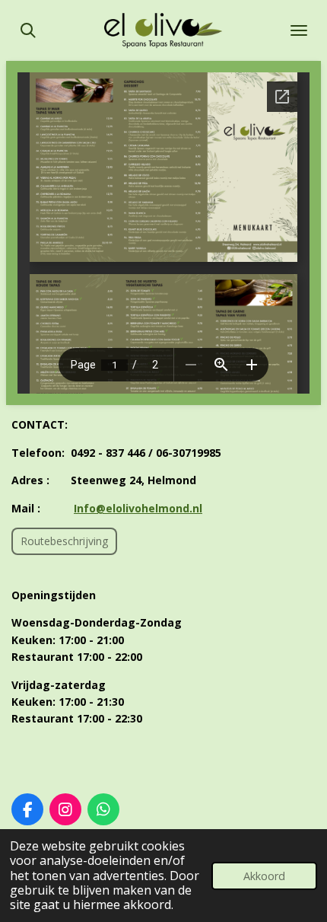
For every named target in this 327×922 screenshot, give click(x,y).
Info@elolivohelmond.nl (138, 508)
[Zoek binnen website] (28, 30)
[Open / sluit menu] (299, 30)
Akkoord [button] (264, 876)
